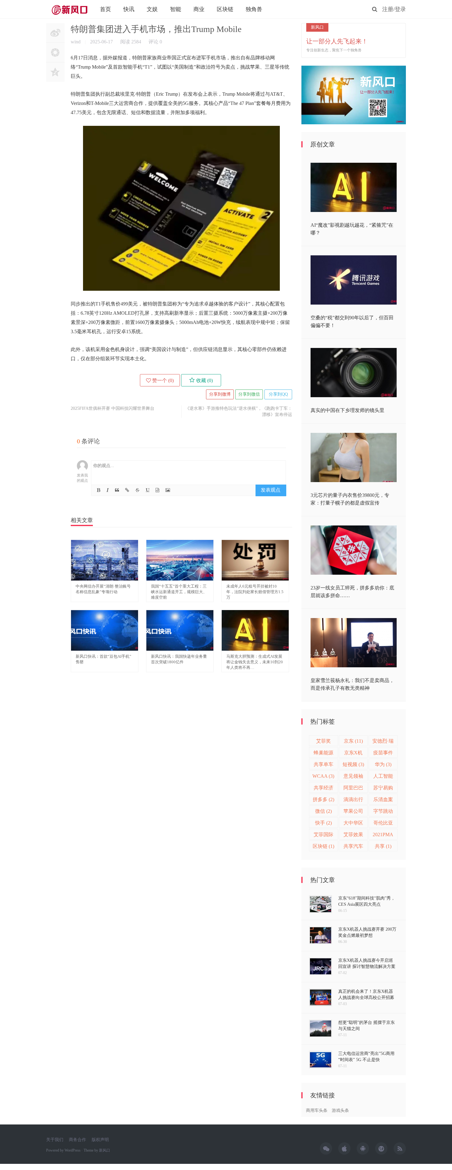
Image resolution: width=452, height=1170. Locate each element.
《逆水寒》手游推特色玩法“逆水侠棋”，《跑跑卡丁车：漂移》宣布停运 (238, 411)
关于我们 (54, 1139)
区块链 (225, 9)
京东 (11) (353, 741)
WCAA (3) (323, 776)
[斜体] (107, 490)
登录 (400, 9)
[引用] (117, 490)
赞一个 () (163, 380)
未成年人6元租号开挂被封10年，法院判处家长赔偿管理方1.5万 (254, 592)
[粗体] (98, 490)
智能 (175, 9)
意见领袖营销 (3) (353, 777)
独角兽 (254, 9)
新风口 (69, 9)
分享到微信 (249, 394)
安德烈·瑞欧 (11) (383, 742)
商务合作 (77, 1139)
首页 (105, 9)
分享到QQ (278, 394)
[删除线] (137, 490)
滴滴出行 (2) (353, 801)
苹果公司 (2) (353, 812)
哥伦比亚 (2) (383, 824)
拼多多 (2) (323, 799)
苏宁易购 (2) (383, 789)
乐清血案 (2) (383, 801)
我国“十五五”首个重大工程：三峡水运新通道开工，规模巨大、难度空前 (179, 592)
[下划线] (147, 490)
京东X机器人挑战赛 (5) (353, 754)
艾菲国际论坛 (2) (323, 836)
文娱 (152, 9)
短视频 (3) (353, 764)
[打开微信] (55, 59)
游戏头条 (340, 1110)
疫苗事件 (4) (383, 754)
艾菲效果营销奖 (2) (353, 836)
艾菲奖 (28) (323, 742)
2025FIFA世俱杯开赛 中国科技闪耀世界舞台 (112, 408)
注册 (387, 9)
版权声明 (100, 1139)
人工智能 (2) (383, 777)
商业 (198, 9)
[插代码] (157, 490)
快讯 (128, 9)
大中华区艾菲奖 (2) (353, 824)
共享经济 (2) (323, 789)
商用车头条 (316, 1110)
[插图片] (167, 490)
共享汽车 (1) (353, 847)
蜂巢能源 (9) (323, 754)
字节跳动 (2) (383, 812)
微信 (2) (323, 811)
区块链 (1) (323, 846)
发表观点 (270, 490)
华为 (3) (383, 764)
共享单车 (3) (323, 765)
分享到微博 (220, 394)
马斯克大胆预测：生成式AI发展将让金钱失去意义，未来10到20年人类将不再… (254, 662)
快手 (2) (323, 822)
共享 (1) (383, 846)
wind (76, 41)
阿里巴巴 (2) (353, 789)
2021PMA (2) (383, 836)
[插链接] (127, 490)
